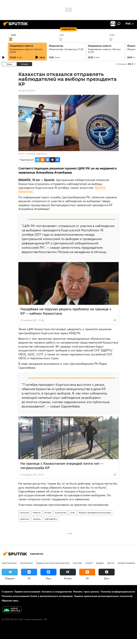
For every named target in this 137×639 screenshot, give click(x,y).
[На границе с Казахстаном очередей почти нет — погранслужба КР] (68, 437)
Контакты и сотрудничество (57, 591)
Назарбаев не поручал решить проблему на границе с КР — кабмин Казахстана (65, 311)
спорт (89, 563)
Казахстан (24, 519)
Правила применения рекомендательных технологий (103, 596)
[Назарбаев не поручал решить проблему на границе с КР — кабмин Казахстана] (68, 283)
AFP (22, 153)
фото (110, 563)
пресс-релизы (91, 591)
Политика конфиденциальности (118, 591)
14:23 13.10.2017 (26, 90)
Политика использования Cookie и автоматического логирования (37, 596)
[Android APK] (12, 610)
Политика (24, 512)
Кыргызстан (60, 512)
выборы (37, 519)
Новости (37, 512)
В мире (48, 512)
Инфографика (126, 563)
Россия (77, 563)
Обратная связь (10, 600)
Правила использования (27, 591)
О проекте (7, 591)
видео (100, 563)
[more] (114, 320)
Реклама (77, 591)
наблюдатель (51, 519)
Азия (72, 512)
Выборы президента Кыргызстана (95, 512)
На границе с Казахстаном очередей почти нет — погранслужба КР (61, 465)
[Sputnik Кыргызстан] (16, 26)
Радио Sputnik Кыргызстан (53, 563)
